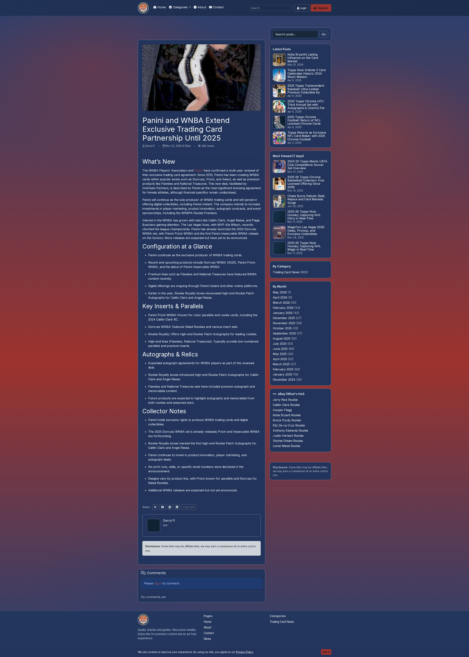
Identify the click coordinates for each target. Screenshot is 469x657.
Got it (326, 652)
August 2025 (282, 338)
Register (322, 8)
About (201, 7)
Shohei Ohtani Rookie (288, 441)
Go (324, 34)
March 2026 (282, 302)
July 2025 (280, 343)
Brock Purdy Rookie (287, 420)
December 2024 (284, 379)
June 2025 (281, 349)
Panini (198, 170)
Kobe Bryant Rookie (287, 415)
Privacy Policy (244, 652)
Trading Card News (286, 272)
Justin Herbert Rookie (288, 435)
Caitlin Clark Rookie (286, 405)
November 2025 (284, 323)
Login (302, 8)
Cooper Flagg (282, 410)
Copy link (188, 507)
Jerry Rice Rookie (285, 400)
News (207, 639)
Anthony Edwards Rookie (290, 430)
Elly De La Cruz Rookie (289, 425)
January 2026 (283, 313)
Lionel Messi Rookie (286, 446)
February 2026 (283, 308)
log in (158, 583)
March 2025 (282, 364)
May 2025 (280, 354)
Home (161, 7)
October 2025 (283, 328)
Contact (218, 7)
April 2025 (280, 359)
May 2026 (280, 292)
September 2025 (285, 333)
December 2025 (284, 318)
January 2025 (283, 374)
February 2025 (283, 369)
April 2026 (280, 297)
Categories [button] (180, 7)
